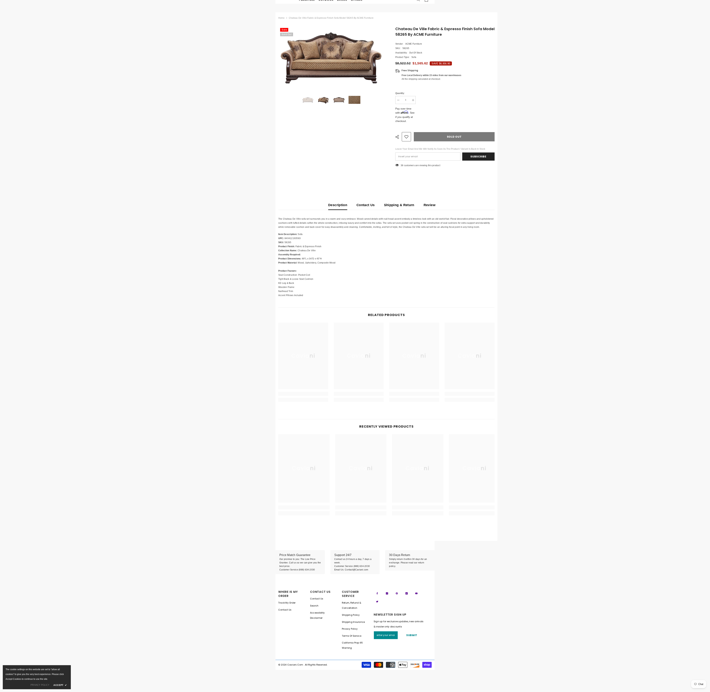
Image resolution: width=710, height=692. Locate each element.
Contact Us (365, 205)
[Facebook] (377, 593)
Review (429, 205)
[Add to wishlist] (406, 136)
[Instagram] (386, 593)
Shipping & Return (399, 205)
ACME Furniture (413, 44)
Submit (411, 635)
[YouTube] (416, 593)
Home (281, 18)
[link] (303, 394)
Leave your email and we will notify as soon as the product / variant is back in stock (440, 149)
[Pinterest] (396, 593)
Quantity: (400, 93)
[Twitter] (377, 601)
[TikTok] (406, 593)
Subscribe (478, 156)
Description (337, 205)
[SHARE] (398, 136)
